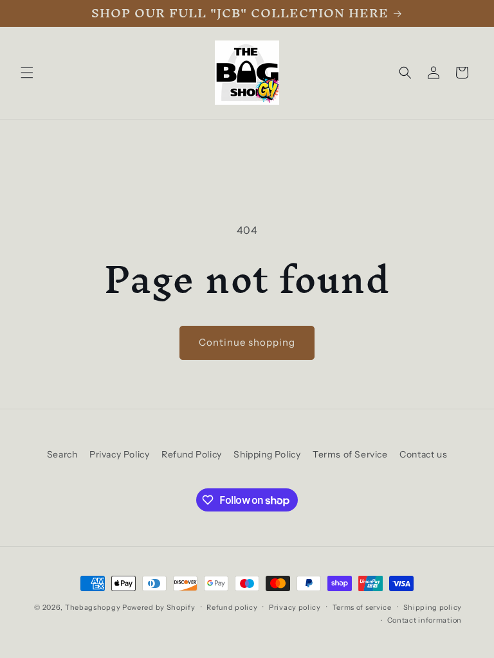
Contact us (423, 454)
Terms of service (362, 607)
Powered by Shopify (159, 607)
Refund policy (231, 607)
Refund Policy (191, 454)
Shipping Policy (266, 454)
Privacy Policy (119, 454)
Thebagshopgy (92, 607)
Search (62, 454)
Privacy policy (295, 607)
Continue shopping (247, 342)
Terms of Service (350, 454)
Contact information (424, 620)
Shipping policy (432, 607)
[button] (27, 72)
